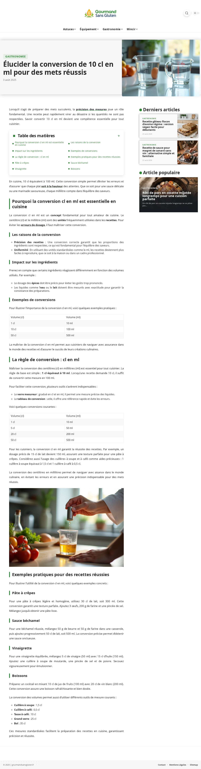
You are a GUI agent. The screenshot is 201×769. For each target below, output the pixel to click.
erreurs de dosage (33, 225)
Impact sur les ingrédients (29, 150)
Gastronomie (15, 56)
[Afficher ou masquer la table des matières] (87, 136)
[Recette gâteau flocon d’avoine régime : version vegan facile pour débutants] (187, 126)
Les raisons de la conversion (85, 142)
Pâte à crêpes (22, 162)
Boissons (75, 168)
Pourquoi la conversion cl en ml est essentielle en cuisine (39, 143)
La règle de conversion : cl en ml (32, 156)
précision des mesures (91, 109)
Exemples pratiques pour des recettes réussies (95, 156)
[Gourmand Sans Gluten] (100, 13)
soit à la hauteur (52, 186)
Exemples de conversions (84, 150)
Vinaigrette (20, 168)
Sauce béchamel (79, 162)
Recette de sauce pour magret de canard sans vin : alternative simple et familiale (158, 152)
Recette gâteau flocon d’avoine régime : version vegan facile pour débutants (158, 126)
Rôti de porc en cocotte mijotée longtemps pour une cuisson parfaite (166, 196)
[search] (187, 13)
